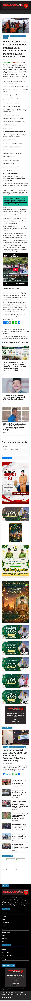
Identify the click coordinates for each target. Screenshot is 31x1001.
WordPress (23, 994)
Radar (12, 59)
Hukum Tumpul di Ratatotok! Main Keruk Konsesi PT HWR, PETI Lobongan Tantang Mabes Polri (20, 816)
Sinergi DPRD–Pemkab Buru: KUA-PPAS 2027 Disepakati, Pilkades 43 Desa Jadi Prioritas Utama (20, 793)
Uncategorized (5, 913)
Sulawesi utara (5, 922)
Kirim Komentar (7, 458)
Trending (5, 38)
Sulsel (3, 919)
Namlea (24, 747)
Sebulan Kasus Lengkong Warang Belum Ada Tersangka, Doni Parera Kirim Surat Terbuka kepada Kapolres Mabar (20, 804)
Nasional (4, 935)
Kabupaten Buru (13, 747)
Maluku (19, 747)
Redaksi (4, 949)
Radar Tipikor (19, 992)
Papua (3, 929)
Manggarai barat (13, 35)
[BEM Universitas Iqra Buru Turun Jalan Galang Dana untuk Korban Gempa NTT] (6, 837)
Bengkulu (4, 938)
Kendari (4, 925)
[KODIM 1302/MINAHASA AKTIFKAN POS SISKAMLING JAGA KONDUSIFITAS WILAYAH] (6, 784)
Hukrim (3, 941)
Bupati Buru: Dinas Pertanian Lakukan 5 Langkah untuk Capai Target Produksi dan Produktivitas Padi (15, 337)
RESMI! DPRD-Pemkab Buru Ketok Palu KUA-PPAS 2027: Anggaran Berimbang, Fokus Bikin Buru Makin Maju (15, 755)
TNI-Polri (4, 916)
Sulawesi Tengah (6, 932)
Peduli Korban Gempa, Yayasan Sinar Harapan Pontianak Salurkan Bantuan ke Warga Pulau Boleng (20, 846)
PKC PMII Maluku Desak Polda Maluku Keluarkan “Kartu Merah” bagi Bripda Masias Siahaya (14, 427)
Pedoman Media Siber (7, 955)
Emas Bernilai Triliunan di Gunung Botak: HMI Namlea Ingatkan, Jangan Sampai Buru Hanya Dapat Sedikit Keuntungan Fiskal (14, 366)
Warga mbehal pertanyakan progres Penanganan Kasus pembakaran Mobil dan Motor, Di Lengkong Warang (19, 827)
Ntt (19, 35)
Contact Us (4, 962)
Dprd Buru (5, 747)
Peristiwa (24, 35)
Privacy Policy (5, 952)
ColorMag (13, 994)
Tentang (4, 959)
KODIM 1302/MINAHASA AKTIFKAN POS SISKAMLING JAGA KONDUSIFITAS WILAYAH (19, 783)
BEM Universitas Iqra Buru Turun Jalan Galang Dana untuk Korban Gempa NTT (19, 836)
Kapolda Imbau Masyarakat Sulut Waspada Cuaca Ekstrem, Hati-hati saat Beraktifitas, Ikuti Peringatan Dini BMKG (16, 331)
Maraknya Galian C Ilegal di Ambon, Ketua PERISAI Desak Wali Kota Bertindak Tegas (14, 397)
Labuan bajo (6, 35)
